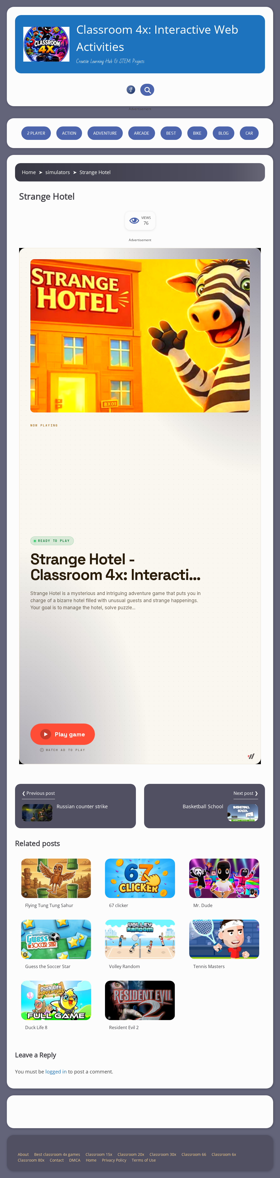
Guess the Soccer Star (48, 966)
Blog (223, 133)
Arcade (141, 133)
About (23, 1154)
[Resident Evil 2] (140, 1000)
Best (171, 133)
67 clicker (118, 905)
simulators (57, 172)
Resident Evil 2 (124, 1027)
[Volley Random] (140, 939)
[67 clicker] (140, 878)
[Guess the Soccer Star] (56, 939)
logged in (56, 1071)
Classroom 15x (99, 1154)
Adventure (105, 133)
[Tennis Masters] (224, 939)
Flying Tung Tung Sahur (49, 905)
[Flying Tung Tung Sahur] (56, 878)
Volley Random (124, 966)
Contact (57, 1160)
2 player (36, 133)
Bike (197, 133)
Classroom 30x (163, 1154)
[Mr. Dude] (224, 878)
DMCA (74, 1160)
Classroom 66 (194, 1154)
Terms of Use (144, 1160)
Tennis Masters (209, 966)
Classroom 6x (224, 1154)
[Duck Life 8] (56, 1000)
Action (69, 133)
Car (249, 133)
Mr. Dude (202, 905)
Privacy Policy (114, 1160)
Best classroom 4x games (57, 1154)
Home (29, 172)
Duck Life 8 (36, 1027)
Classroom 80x (31, 1160)
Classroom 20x (131, 1154)
